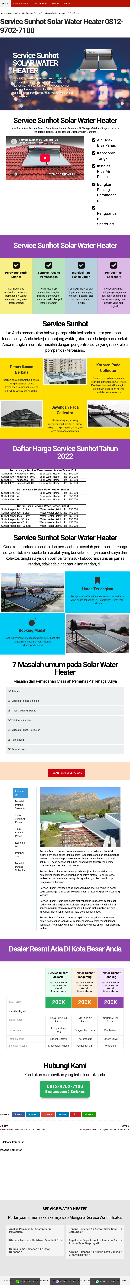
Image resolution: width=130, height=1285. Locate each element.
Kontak (55, 3)
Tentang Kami (40, 3)
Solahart (68, 3)
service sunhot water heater (19, 13)
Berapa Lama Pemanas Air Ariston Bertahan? (29, 1250)
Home (5, 3)
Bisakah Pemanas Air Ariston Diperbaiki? (34, 1240)
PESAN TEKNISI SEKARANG (66, 772)
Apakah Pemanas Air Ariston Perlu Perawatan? (30, 1230)
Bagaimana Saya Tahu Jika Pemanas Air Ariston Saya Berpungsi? (93, 1242)
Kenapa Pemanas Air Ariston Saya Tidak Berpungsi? (93, 1230)
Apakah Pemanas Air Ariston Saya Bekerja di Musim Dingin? (94, 1253)
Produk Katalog (20, 3)
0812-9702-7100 (65, 1089)
